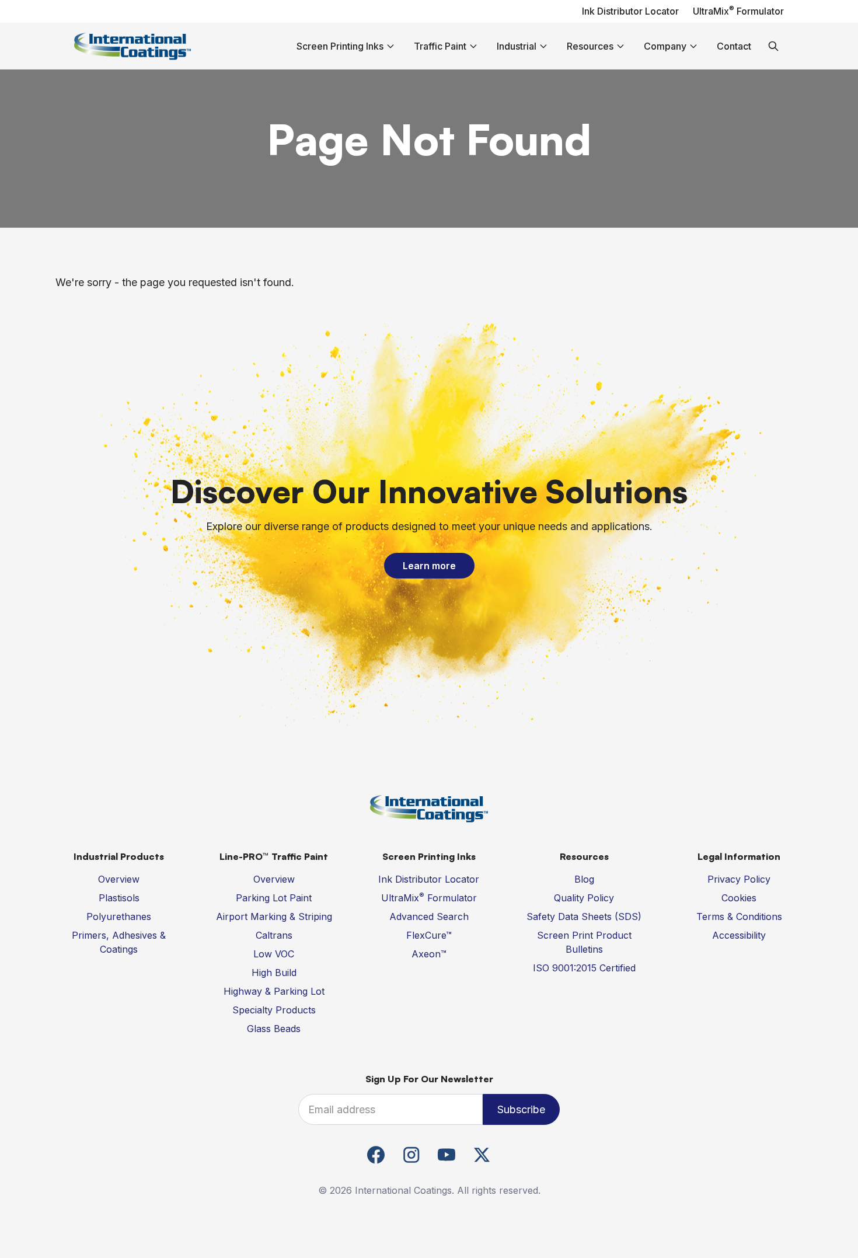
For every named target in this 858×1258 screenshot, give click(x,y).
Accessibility (739, 935)
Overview (118, 879)
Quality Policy (584, 898)
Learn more (429, 565)
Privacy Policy (738, 879)
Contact (734, 46)
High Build (274, 972)
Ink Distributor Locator (630, 11)
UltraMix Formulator (738, 11)
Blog (584, 879)
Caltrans (274, 935)
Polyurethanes (118, 916)
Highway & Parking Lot (274, 991)
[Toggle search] (773, 46)
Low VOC (273, 954)
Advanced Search (429, 916)
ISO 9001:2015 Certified (584, 968)
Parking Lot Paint (274, 898)
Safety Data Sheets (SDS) (583, 916)
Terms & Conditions (739, 916)
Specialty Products (274, 1010)
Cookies (738, 898)
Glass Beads (274, 1028)
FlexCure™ (429, 935)
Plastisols (119, 898)
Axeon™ (429, 954)
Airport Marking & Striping (274, 916)
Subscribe (521, 1109)
